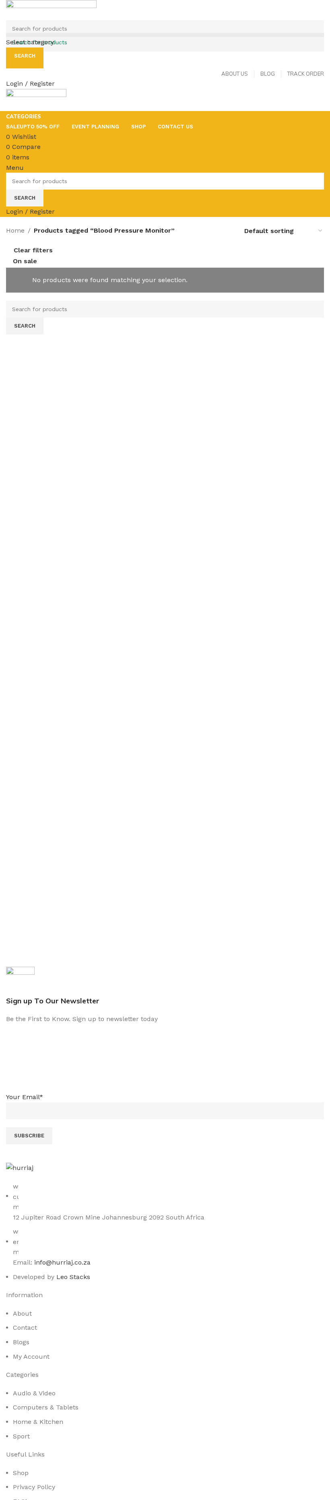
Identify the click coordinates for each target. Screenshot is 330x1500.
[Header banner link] (165, 750)
